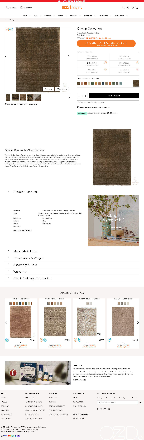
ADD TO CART (114, 96)
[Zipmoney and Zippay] (18, 435)
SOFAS (3, 398)
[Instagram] (101, 409)
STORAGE (5, 406)
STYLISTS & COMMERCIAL (59, 414)
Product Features (25, 191)
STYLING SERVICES (56, 410)
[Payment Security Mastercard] (9, 435)
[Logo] (72, 7)
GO (140, 402)
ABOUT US (53, 398)
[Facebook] (97, 408)
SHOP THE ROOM (79, 406)
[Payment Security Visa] (6, 435)
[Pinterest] (109, 408)
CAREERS (52, 402)
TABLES (4, 402)
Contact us (13, 8)
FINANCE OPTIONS (32, 414)
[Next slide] (69, 56)
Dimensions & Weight (28, 258)
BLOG (75, 398)
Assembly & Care (25, 265)
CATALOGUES (78, 402)
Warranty (19, 271)
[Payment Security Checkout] (2, 435)
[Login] (129, 7)
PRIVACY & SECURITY (57, 406)
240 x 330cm (84, 52)
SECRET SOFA (78, 418)
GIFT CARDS (5, 419)
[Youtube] (105, 409)
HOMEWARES (6, 414)
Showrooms (28, 8)
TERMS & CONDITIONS (33, 402)
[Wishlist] (133, 7)
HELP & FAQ (29, 398)
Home (6, 20)
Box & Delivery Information (32, 278)
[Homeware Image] (113, 220)
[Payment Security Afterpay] (12, 435)
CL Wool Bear (88, 78)
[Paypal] (15, 435)
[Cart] (136, 7)
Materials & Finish (26, 251)
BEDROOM (5, 410)
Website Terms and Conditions (11, 431)
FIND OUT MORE (79, 380)
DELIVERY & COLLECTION (34, 410)
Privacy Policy (29, 431)
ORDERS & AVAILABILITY (22, 231)
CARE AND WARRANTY (33, 419)
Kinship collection (14, 20)
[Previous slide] (6, 56)
